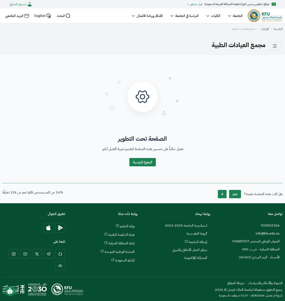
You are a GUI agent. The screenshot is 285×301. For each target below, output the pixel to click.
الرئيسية (278, 29)
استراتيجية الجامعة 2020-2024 (186, 225)
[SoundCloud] (60, 265)
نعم (235, 194)
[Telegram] (48, 254)
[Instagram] (13, 254)
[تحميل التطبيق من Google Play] (60, 228)
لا (222, 194)
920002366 (270, 225)
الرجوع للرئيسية (142, 162)
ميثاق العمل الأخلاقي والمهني (189, 249)
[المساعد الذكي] (10, 291)
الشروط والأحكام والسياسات (265, 283)
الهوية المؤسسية (197, 233)
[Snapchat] (60, 254)
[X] (37, 254)
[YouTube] (25, 254)
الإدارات (265, 29)
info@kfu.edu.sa (268, 233)
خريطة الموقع (236, 283)
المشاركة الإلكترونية (195, 257)
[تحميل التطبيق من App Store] (48, 228)
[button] (63, 15)
